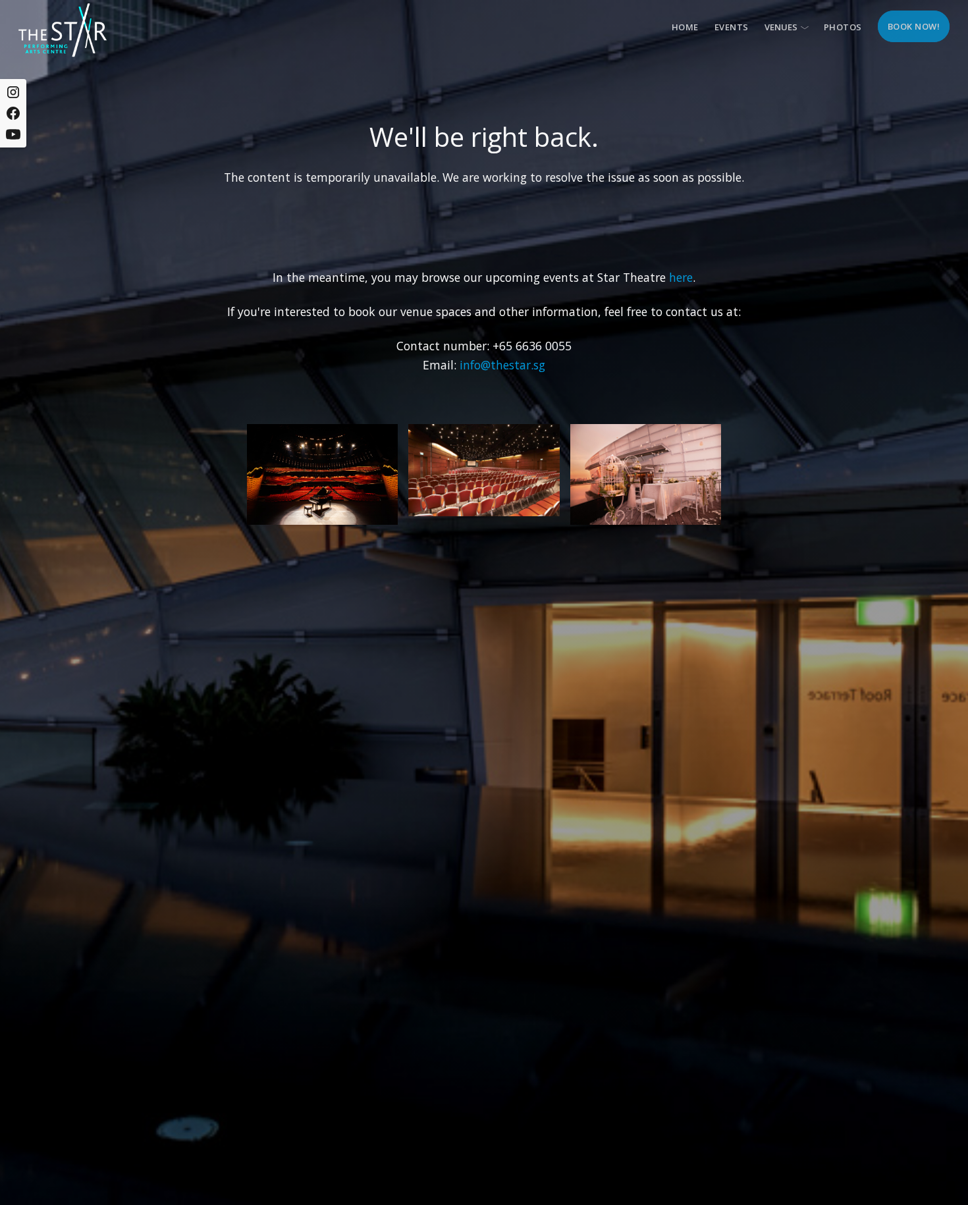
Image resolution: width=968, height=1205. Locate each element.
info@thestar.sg (502, 365)
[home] (62, 30)
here (681, 277)
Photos (843, 27)
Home (685, 27)
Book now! (914, 26)
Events (731, 27)
